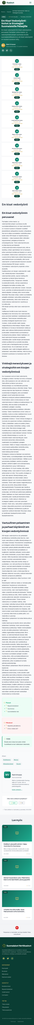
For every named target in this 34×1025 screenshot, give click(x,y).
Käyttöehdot (21, 1021)
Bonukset (4, 971)
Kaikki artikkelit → (17, 789)
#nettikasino (7, 759)
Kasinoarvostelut (6, 977)
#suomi (19, 764)
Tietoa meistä (5, 1004)
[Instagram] (12, 958)
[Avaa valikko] (30, 2)
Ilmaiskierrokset (6, 986)
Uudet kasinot (5, 992)
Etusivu (3, 11)
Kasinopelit (5, 968)
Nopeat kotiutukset (7, 989)
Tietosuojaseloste (7, 1010)
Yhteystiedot (5, 1007)
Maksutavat (5, 974)
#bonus (16, 759)
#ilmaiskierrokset (8, 764)
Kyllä (14, 803)
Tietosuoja (13, 1021)
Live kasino (5, 995)
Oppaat (9, 11)
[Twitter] (8, 958)
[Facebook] (3, 958)
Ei (22, 803)
